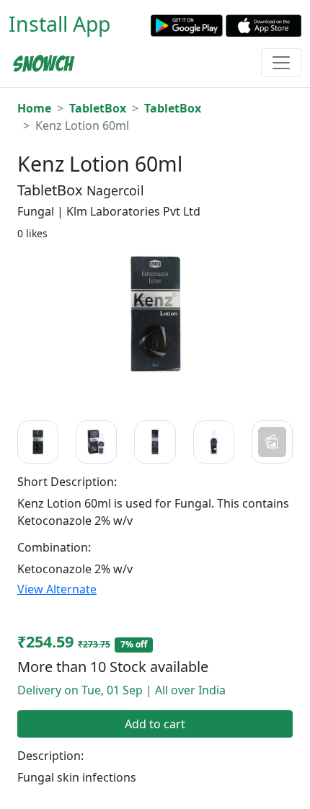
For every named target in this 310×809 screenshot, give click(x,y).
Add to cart (155, 724)
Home (34, 108)
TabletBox (97, 108)
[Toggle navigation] (281, 62)
